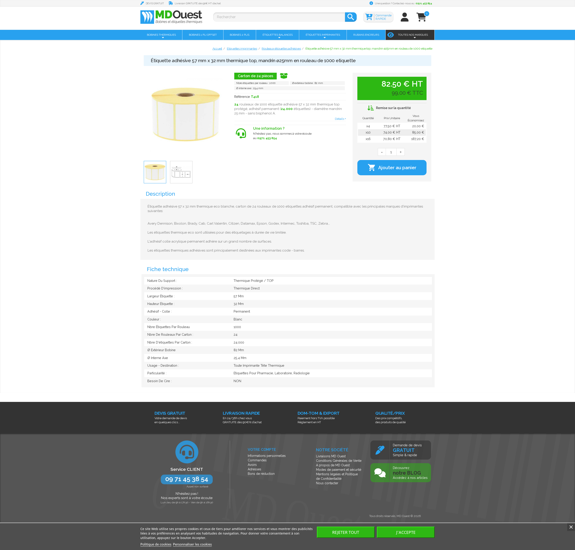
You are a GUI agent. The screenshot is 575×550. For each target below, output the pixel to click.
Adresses (254, 469)
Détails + (340, 119)
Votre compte (262, 449)
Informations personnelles (267, 456)
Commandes (257, 460)
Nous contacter (327, 483)
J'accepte (406, 532)
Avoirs (252, 465)
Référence (242, 97)
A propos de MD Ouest (333, 465)
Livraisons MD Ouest (331, 456)
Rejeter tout (345, 532)
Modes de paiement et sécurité (338, 469)
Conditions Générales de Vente (338, 460)
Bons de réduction (261, 473)
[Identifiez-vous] (405, 19)
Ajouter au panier (392, 167)
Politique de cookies (155, 544)
